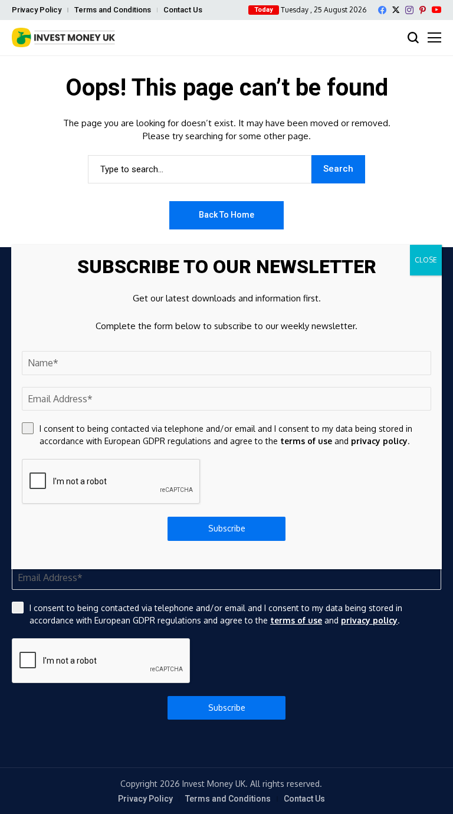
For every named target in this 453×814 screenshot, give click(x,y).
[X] (395, 9)
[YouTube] (436, 9)
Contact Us (182, 9)
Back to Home (226, 214)
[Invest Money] (63, 37)
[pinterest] (422, 10)
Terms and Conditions (112, 9)
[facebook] (382, 10)
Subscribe (226, 708)
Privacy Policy (36, 9)
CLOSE (426, 259)
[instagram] (409, 10)
